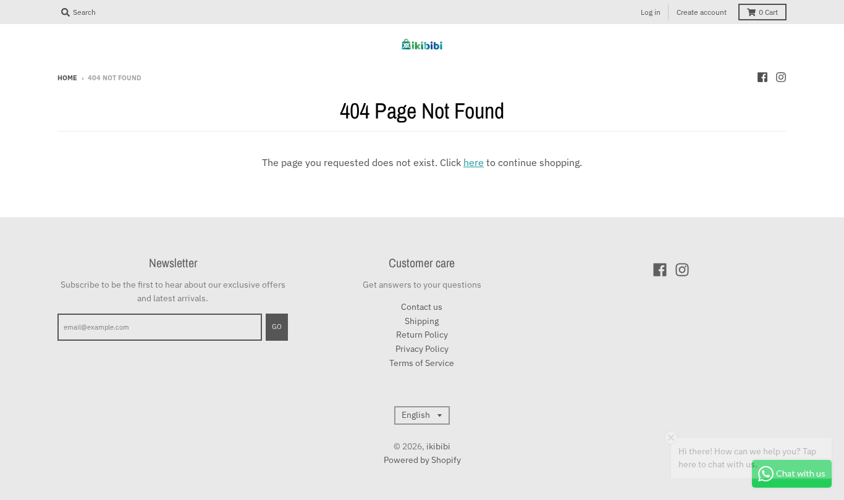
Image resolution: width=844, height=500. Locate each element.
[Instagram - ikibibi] (781, 77)
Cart (768, 12)
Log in (650, 12)
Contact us (421, 306)
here (473, 162)
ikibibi (438, 446)
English (416, 414)
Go (277, 326)
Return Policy (422, 334)
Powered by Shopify (422, 459)
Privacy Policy (422, 348)
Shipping (422, 321)
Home (67, 77)
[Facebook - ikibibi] (762, 77)
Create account (702, 12)
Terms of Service (421, 363)
